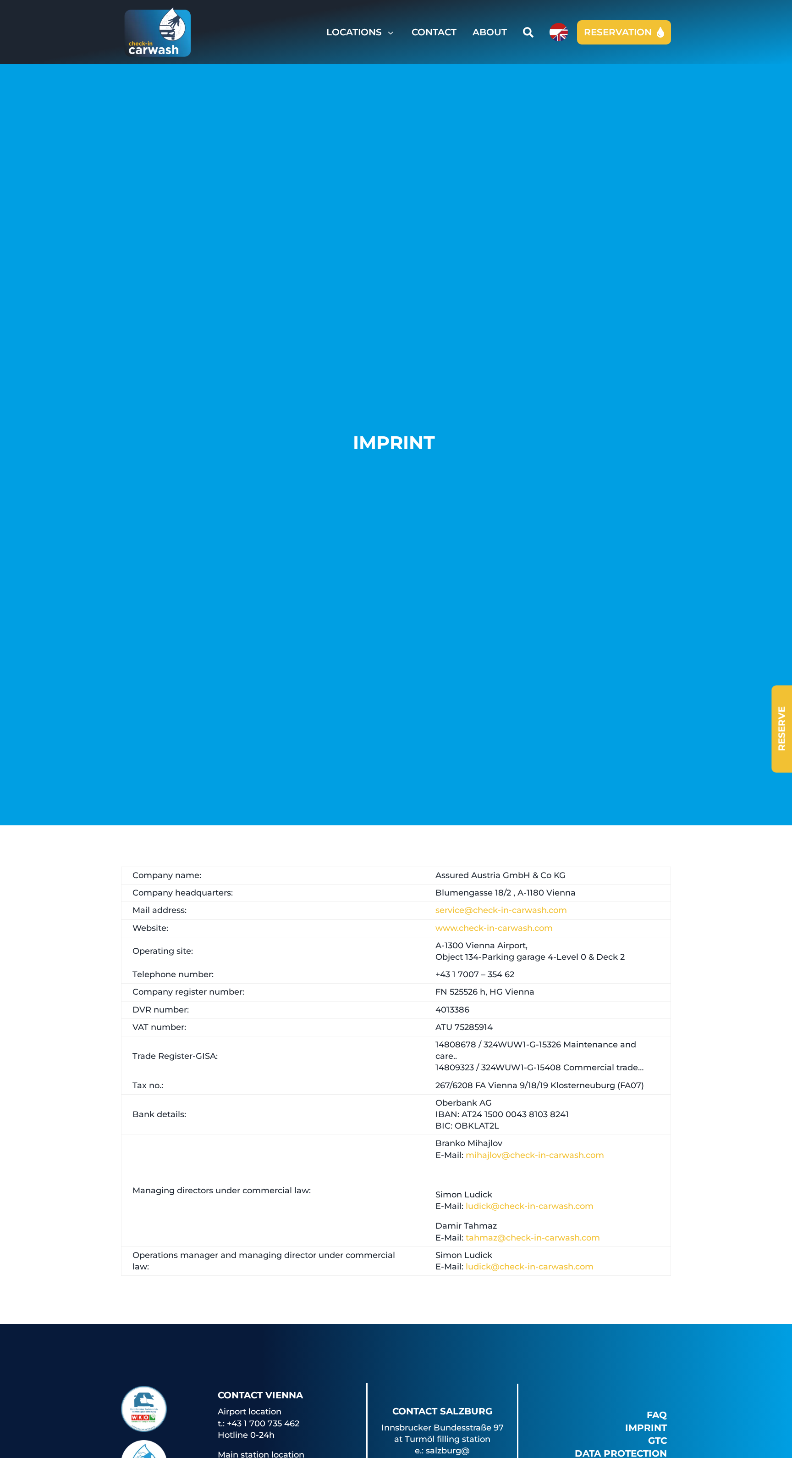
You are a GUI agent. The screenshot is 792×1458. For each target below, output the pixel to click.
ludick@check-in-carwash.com (530, 1206)
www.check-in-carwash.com (494, 928)
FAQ (657, 1414)
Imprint (646, 1427)
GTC (657, 1440)
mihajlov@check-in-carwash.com (535, 1155)
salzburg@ (448, 1451)
